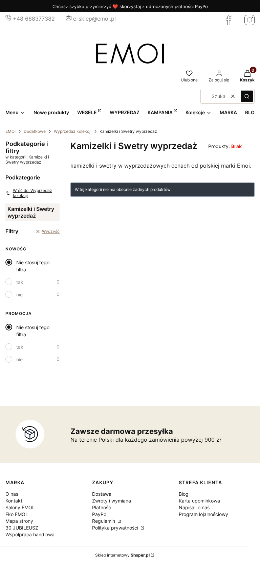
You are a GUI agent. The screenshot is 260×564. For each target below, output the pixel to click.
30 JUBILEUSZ (21, 528)
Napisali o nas (194, 507)
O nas (11, 494)
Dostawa (101, 494)
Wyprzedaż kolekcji (72, 131)
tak (19, 282)
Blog (184, 494)
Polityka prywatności (115, 528)
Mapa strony (19, 521)
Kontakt (13, 501)
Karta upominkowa (199, 501)
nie (19, 294)
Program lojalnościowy (203, 514)
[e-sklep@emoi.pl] (68, 18)
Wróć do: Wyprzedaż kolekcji (32, 193)
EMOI (10, 131)
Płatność (101, 507)
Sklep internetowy (122, 555)
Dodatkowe (35, 131)
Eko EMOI (16, 514)
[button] (247, 96)
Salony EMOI (19, 507)
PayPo (99, 514)
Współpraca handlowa (30, 534)
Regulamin (104, 521)
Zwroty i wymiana (111, 501)
